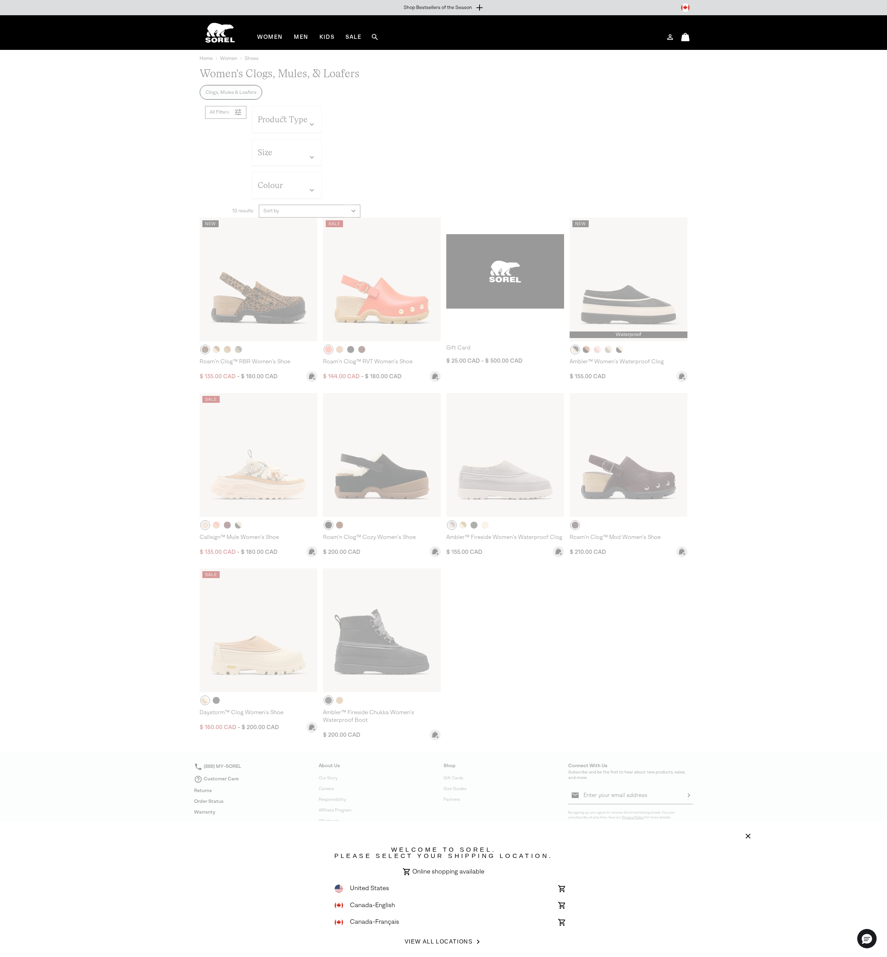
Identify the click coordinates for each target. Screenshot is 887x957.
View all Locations (439, 942)
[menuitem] (270, 37)
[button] (867, 938)
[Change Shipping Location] (685, 7)
